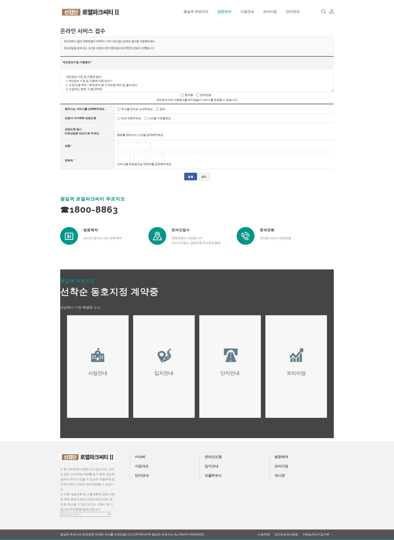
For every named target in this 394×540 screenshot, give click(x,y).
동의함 (189, 95)
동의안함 (205, 95)
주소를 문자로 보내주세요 (137, 109)
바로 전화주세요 (131, 118)
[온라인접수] (157, 236)
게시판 (280, 475)
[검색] (323, 11)
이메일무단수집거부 (316, 534)
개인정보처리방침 (286, 534)
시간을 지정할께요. (159, 118)
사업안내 (247, 11)
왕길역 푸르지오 (196, 11)
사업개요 (142, 466)
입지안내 (211, 466)
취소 (203, 177)
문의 (162, 109)
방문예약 (224, 11)
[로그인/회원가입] (331, 11)
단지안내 (293, 11)
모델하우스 (213, 475)
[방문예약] (69, 236)
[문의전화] (245, 236)
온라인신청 (213, 456)
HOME (140, 456)
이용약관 (264, 534)
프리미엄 (270, 11)
